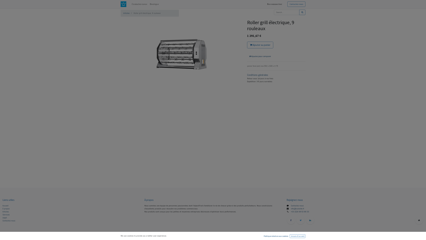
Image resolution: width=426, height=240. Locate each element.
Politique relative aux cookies (276, 236)
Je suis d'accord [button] (297, 236)
